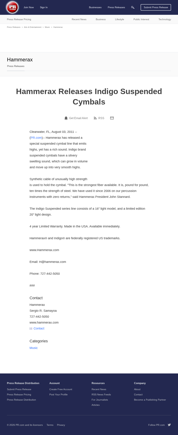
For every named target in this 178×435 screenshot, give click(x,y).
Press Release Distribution (21, 399)
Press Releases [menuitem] (116, 7)
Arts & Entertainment (32, 27)
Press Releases (14, 27)
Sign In (44, 7)
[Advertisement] (89, 40)
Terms (50, 425)
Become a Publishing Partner (150, 399)
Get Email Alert (78, 118)
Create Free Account (60, 389)
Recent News (99, 389)
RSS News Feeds (101, 394)
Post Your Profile (58, 394)
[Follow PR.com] (168, 425)
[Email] (112, 118)
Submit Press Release (156, 7)
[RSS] (95, 118)
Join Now (29, 7)
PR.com (36, 137)
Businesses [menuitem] (95, 7)
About (137, 389)
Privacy (61, 425)
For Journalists (100, 399)
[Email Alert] (66, 118)
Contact (39, 328)
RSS (101, 118)
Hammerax (58, 27)
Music (47, 27)
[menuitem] (132, 7)
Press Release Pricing (19, 394)
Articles (96, 405)
